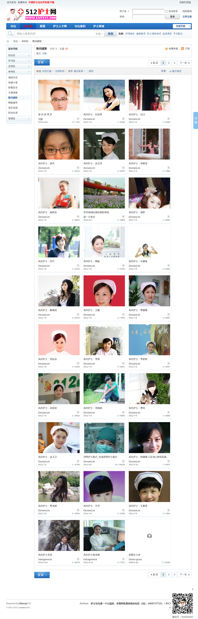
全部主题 (46, 71)
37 (73, 122)
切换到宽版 (185, 2)
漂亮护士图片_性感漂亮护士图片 (100, 457)
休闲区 (25, 41)
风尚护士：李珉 (92, 359)
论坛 (13, 26)
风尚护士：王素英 (138, 506)
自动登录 (173, 11)
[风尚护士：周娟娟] (104, 388)
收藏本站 (22, 2)
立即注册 (187, 16)
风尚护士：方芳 (92, 506)
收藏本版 (173, 48)
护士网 (28, 26)
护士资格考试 (154, 33)
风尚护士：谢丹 (46, 163)
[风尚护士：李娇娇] (149, 339)
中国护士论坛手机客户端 (41, 2)
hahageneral (45, 559)
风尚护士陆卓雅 (92, 554)
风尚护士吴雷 (45, 554)
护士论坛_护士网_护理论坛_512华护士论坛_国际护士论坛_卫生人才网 (7, 41)
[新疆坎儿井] (149, 535)
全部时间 (59, 71)
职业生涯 (13, 112)
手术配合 (178, 33)
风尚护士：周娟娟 (93, 408)
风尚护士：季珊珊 (138, 310)
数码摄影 (37, 41)
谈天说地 (13, 107)
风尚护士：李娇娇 (138, 359)
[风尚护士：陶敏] (104, 241)
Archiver (84, 603)
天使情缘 (13, 92)
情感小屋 (13, 82)
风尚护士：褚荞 (137, 212)
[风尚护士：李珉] (104, 339)
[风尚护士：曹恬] (149, 388)
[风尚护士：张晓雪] (149, 144)
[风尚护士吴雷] (59, 535)
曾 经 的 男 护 (45, 114)
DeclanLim (89, 119)
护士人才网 (60, 26)
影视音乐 (13, 87)
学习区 (11, 60)
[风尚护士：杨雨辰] (59, 193)
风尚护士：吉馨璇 (138, 261)
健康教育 (141, 33)
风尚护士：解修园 (47, 310)
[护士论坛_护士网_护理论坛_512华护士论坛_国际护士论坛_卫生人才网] (32, 20)
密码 (122, 16)
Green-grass (135, 559)
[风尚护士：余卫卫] (59, 437)
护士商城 (98, 26)
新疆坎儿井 (134, 554)
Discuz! (23, 603)
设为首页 (11, 2)
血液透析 (167, 33)
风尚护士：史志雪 (93, 163)
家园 (42, 26)
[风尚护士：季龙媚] (59, 486)
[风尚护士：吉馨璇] (149, 241)
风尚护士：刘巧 (46, 261)
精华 (91, 71)
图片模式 (177, 71)
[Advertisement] (99, 590)
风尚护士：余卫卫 (47, 457)
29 (116, 465)
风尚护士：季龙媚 (47, 506)
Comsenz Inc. (24, 607)
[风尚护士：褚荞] (149, 193)
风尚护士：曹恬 (137, 408)
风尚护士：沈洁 (137, 114)
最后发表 (78, 71)
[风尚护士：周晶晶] (59, 339)
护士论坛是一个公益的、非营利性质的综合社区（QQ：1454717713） (127, 603)
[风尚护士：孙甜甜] (59, 388)
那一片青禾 (89, 217)
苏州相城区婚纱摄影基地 (96, 212)
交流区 (11, 66)
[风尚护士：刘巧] (59, 241)
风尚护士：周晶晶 (47, 359)
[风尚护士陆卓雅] (104, 535)
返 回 (155, 62)
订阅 (187, 48)
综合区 (11, 55)
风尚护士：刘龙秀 (93, 114)
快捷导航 (180, 26)
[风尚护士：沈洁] (149, 95)
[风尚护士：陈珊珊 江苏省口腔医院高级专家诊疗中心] (149, 437)
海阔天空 (13, 77)
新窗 (163, 71)
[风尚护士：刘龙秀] (104, 95)
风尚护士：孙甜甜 (47, 408)
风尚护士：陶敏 (92, 261)
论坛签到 (80, 26)
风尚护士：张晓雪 (138, 163)
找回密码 (187, 11)
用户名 (122, 11)
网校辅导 (13, 102)
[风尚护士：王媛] (104, 290)
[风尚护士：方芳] (104, 486)
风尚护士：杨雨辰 (47, 212)
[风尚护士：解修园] (59, 290)
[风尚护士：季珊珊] (149, 290)
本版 (98, 33)
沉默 (44, 53)
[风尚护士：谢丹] (59, 144)
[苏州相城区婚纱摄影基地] (104, 193)
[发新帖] (42, 62)
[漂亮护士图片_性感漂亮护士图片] (104, 437)
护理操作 (130, 33)
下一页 (183, 62)
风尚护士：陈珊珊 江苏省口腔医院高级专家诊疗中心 (156, 457)
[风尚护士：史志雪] (104, 144)
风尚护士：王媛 (92, 310)
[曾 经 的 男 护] (59, 95)
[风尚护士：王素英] (149, 486)
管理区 (11, 118)
